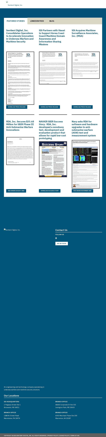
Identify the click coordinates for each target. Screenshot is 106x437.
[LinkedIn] (56, 238)
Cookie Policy (64, 435)
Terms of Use (74, 435)
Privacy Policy (53, 435)
